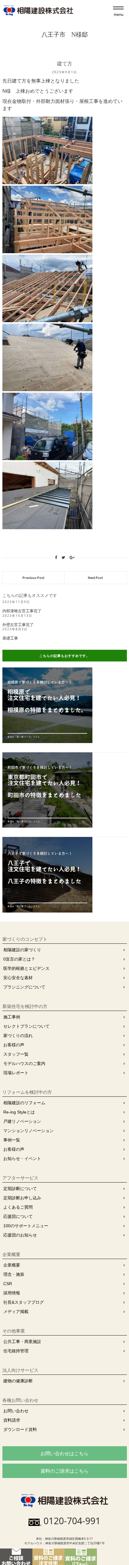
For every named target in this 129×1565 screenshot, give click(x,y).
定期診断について (20, 1188)
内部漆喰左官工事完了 (21, 610)
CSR (7, 1283)
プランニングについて (24, 987)
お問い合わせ (15, 1410)
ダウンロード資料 (20, 1429)
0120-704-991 (72, 1521)
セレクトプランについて (26, 1026)
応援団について (18, 1216)
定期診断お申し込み (22, 1197)
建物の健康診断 (18, 1380)
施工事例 (11, 1017)
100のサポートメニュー (25, 1225)
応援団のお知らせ (20, 1235)
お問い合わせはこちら (64, 1453)
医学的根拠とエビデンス (26, 968)
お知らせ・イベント (22, 1158)
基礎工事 (10, 638)
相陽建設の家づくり (22, 949)
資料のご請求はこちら (64, 1471)
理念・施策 (13, 1274)
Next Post (95, 578)
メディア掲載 (15, 1311)
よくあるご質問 (18, 1207)
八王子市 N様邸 (64, 34)
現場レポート (15, 1072)
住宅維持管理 (15, 1350)
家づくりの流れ (18, 1035)
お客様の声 (13, 1044)
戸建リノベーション (22, 1121)
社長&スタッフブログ (23, 1302)
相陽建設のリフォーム (24, 1102)
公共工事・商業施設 (22, 1341)
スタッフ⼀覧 (15, 1054)
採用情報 (11, 1293)
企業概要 (11, 1265)
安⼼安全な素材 (18, 977)
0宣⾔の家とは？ (19, 959)
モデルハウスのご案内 (24, 1063)
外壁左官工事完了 (18, 624)
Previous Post (33, 578)
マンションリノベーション (28, 1130)
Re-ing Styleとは (19, 1112)
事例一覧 (11, 1140)
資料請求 (11, 1420)
